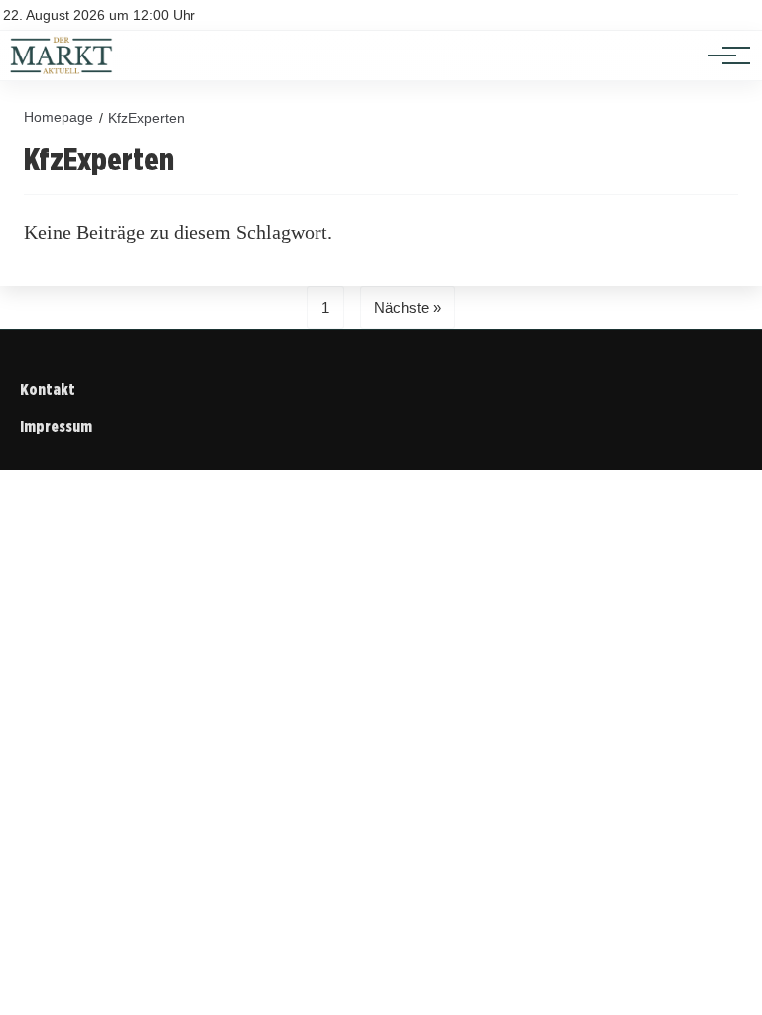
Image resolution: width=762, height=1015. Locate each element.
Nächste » (407, 307)
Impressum (56, 426)
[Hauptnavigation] (722, 55)
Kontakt (47, 389)
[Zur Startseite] (61, 69)
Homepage (58, 117)
